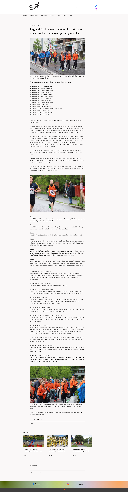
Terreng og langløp (62, 15)
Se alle (90, 432)
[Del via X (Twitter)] (34, 419)
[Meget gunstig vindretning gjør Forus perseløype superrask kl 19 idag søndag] (81, 441)
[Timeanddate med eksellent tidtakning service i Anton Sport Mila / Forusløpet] (33, 441)
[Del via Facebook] (30, 419)
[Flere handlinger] (84, 25)
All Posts (25, 15)
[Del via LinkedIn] (38, 419)
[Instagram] (96, 9)
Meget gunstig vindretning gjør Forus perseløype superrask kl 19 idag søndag (81, 450)
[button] (61, 8)
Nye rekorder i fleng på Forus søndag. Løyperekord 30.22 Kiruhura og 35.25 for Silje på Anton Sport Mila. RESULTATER (57, 450)
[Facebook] (96, 6)
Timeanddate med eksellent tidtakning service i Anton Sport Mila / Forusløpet (33, 450)
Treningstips (44, 15)
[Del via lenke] (41, 419)
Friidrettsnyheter (34, 15)
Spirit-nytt (52, 15)
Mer (71, 15)
